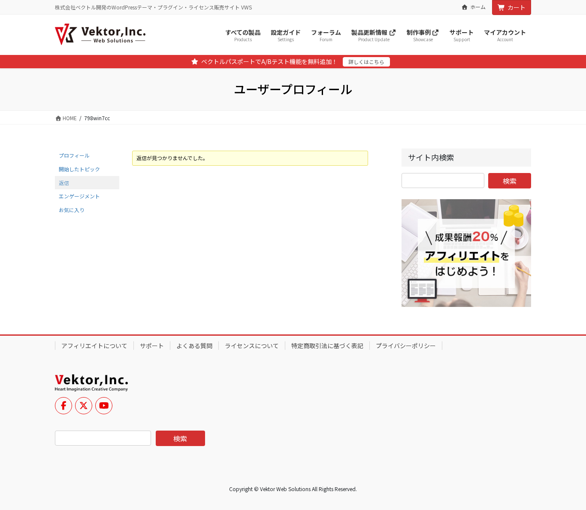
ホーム (478, 6)
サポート (152, 345)
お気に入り (72, 209)
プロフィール (74, 155)
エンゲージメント (79, 196)
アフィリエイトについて (94, 345)
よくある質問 (194, 345)
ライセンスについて (252, 345)
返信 (64, 182)
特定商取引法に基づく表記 (327, 345)
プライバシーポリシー (406, 345)
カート (516, 7)
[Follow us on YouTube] (103, 405)
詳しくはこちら (366, 61)
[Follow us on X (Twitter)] (83, 405)
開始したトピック (79, 169)
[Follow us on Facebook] (63, 405)
